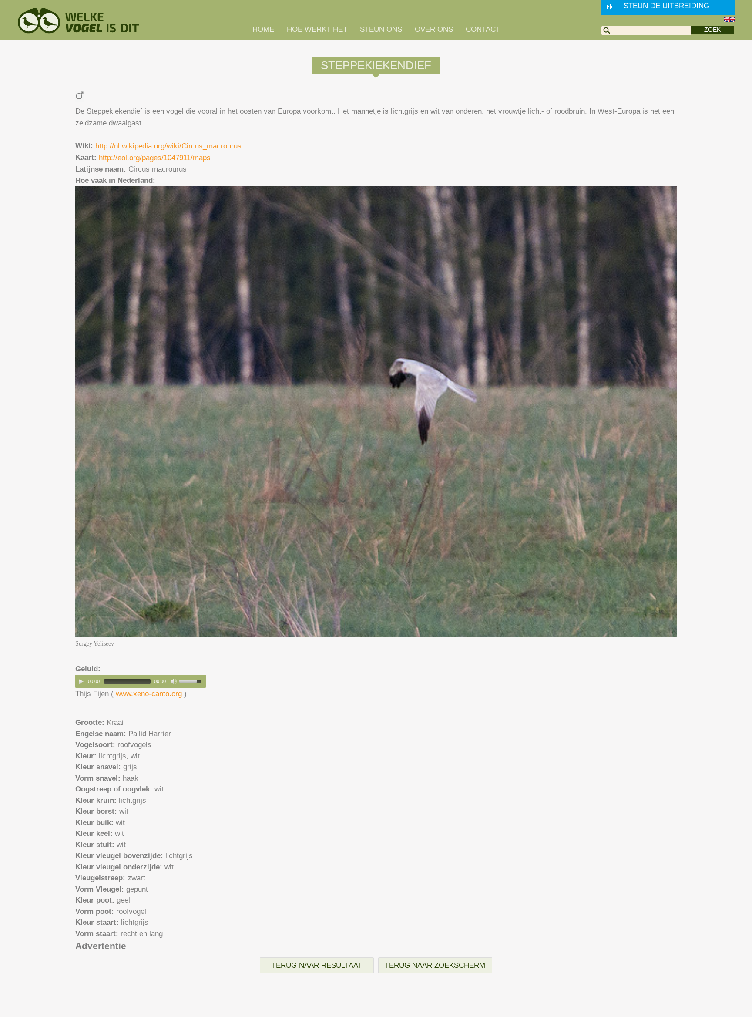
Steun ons (381, 29)
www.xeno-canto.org (149, 694)
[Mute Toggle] (173, 681)
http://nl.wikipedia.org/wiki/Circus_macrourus (168, 146)
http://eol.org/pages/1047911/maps (155, 158)
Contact (483, 29)
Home (263, 29)
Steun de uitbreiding (666, 6)
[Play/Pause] (80, 681)
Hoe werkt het (317, 29)
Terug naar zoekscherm (435, 965)
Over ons (434, 29)
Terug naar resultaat (317, 965)
